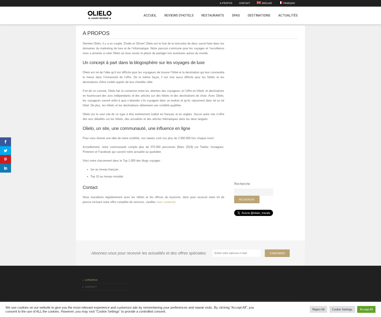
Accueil (150, 15)
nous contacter (166, 202)
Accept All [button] (366, 309)
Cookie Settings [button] (342, 309)
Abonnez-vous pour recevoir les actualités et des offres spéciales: (150, 253)
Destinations (259, 15)
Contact (244, 3)
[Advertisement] (267, 107)
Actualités (288, 15)
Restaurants (213, 15)
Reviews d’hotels (179, 15)
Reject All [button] (318, 309)
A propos (226, 3)
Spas (236, 15)
